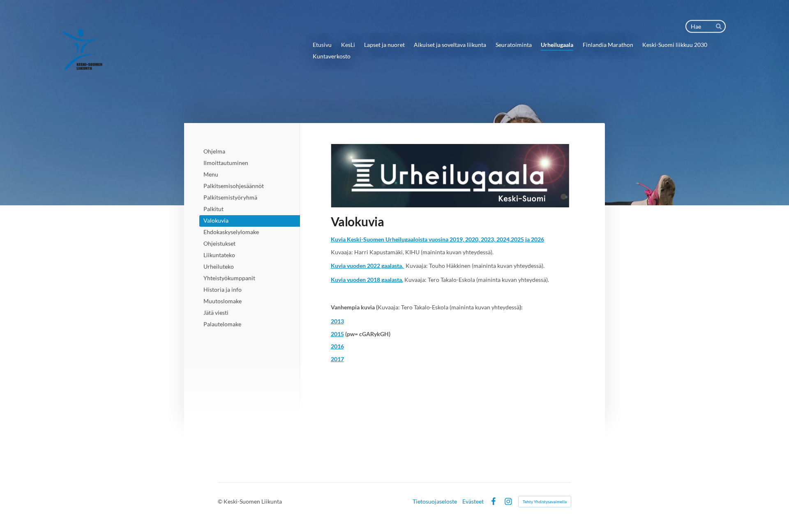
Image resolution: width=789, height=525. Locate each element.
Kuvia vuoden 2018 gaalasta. (367, 279)
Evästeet (473, 501)
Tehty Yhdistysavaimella (545, 501)
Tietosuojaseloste (435, 501)
